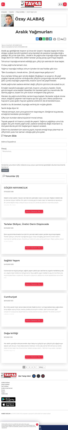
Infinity (41, 367)
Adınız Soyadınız (8, 142)
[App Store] (34, 404)
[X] (38, 376)
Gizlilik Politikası (5, 382)
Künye (3, 390)
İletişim (3, 392)
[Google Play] (34, 399)
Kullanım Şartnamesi (6, 388)
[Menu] (65, 4)
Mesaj (3, 149)
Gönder (5, 170)
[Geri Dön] (3, 4)
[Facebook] (34, 376)
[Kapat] (37, 424)
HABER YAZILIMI (5, 413)
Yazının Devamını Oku (33, 211)
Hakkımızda (4, 393)
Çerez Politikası (5, 384)
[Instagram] (43, 376)
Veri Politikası (4, 386)
